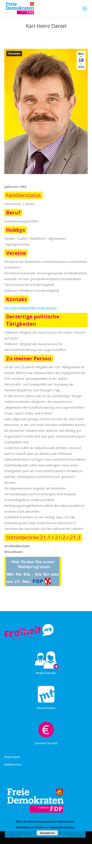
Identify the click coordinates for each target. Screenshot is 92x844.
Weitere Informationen (61, 827)
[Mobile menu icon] (85, 9)
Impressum (12, 757)
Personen (14, 53)
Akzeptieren (47, 833)
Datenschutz (13, 764)
